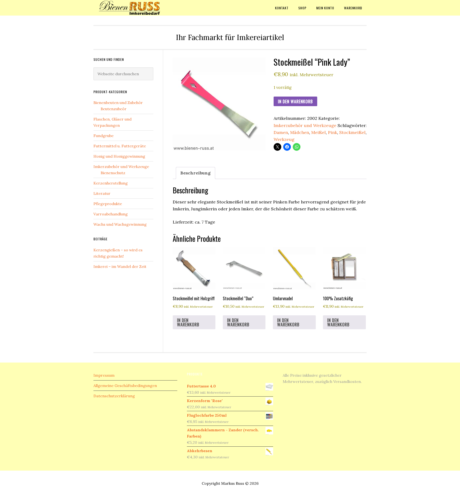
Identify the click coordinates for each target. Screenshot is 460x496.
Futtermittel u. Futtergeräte (119, 146)
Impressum (104, 375)
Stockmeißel (352, 132)
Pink (332, 132)
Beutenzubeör (113, 108)
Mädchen (299, 132)
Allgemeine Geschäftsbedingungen (125, 385)
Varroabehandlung (110, 214)
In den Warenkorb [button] (188, 322)
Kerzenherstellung (110, 183)
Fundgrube (103, 135)
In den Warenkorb (295, 101)
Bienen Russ (131, 8)
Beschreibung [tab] (195, 173)
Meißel (318, 132)
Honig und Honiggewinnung (119, 156)
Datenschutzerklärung (114, 395)
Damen (281, 132)
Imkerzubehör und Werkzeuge (305, 125)
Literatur (101, 193)
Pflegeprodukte (107, 203)
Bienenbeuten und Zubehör (118, 102)
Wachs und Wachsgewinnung (120, 224)
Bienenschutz (113, 172)
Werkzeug (284, 139)
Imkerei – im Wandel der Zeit (119, 266)
